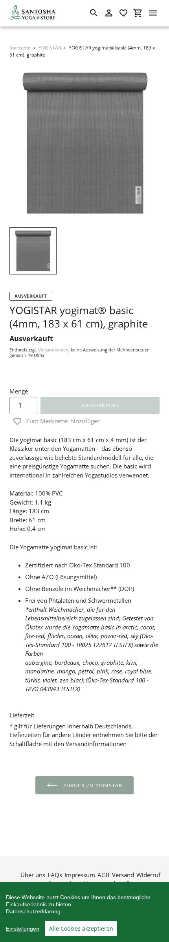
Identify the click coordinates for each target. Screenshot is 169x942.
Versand (123, 875)
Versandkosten (53, 350)
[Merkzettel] (123, 13)
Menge (18, 391)
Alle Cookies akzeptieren (81, 928)
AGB (103, 875)
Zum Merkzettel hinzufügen (63, 421)
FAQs (55, 875)
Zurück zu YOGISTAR (92, 785)
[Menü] (152, 13)
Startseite (20, 47)
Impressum (79, 875)
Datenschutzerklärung (33, 911)
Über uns (32, 875)
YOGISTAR (50, 47)
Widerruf (148, 875)
